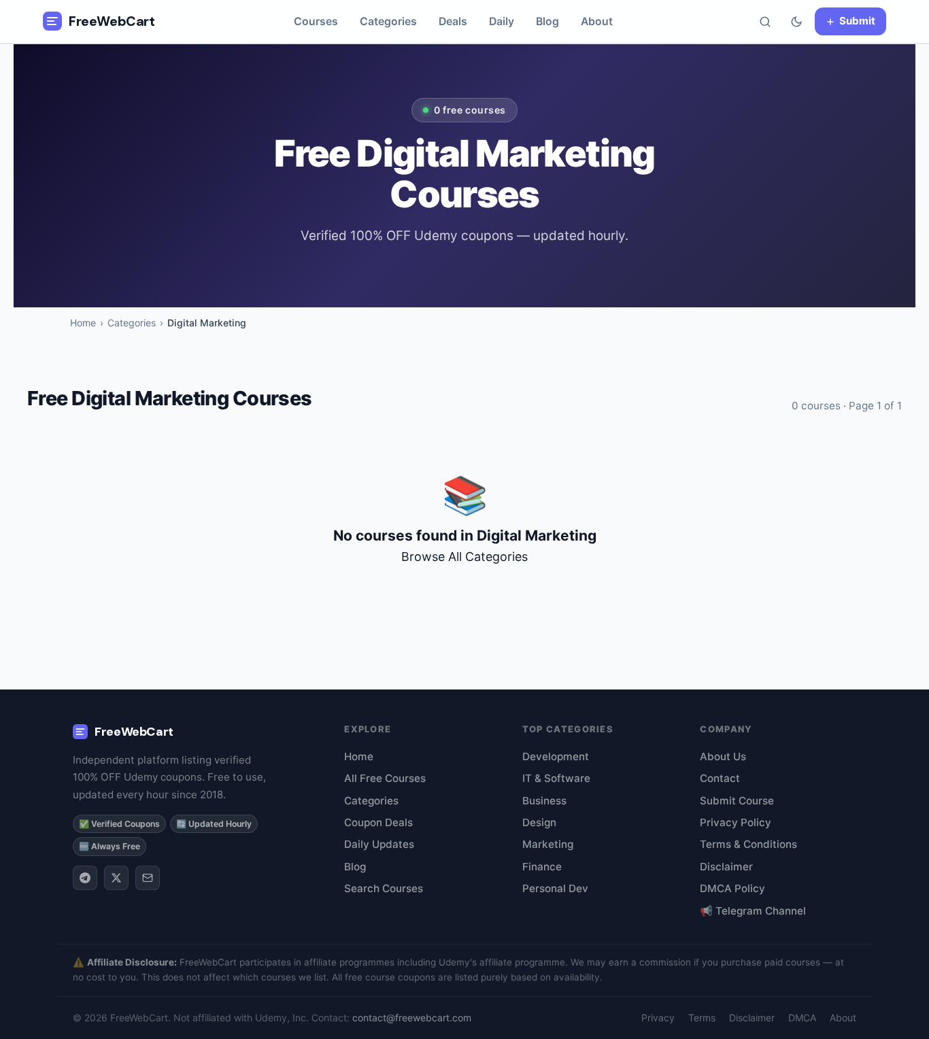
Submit (857, 20)
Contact (720, 778)
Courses (316, 21)
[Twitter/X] (116, 878)
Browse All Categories (464, 556)
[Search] (765, 22)
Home (83, 322)
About (597, 21)
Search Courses (383, 888)
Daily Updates (379, 844)
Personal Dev (555, 888)
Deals (453, 21)
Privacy (658, 1017)
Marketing (547, 844)
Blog (547, 21)
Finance (542, 866)
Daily (501, 21)
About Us (723, 756)
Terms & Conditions (748, 844)
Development (555, 756)
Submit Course (737, 800)
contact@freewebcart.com (411, 1017)
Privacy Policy (735, 822)
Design (539, 822)
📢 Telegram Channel (753, 910)
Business (544, 800)
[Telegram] (85, 878)
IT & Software (556, 778)
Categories (388, 21)
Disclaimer (726, 866)
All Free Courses (385, 778)
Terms (701, 1017)
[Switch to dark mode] (796, 22)
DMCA (802, 1017)
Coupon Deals (378, 822)
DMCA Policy (732, 888)
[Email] (147, 878)
